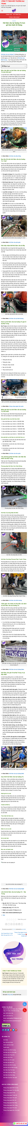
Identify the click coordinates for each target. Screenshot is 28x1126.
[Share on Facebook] (9, 924)
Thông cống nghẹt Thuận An (10, 1095)
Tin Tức (13, 929)
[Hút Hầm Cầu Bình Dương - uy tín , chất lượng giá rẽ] (14, 10)
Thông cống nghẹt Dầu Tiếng (10, 1105)
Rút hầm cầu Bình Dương (9, 1065)
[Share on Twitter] (11, 924)
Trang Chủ (9, 14)
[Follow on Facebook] (3, 1030)
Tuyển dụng (6, 1047)
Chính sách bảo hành (8, 1045)
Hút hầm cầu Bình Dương (9, 1050)
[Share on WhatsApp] (6, 924)
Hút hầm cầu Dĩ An (7, 1057)
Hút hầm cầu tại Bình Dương (10, 1067)
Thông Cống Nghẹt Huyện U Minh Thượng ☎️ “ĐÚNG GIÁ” (20, 934)
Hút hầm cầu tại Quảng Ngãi (16, 888)
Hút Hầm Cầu (17, 14)
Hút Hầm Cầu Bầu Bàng (9, 1075)
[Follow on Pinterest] (11, 1030)
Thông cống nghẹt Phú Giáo (10, 1107)
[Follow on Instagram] (6, 1030)
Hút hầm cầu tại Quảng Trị (8, 54)
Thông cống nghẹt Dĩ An (9, 1092)
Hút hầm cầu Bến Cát (8, 1062)
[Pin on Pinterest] (16, 924)
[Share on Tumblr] (22, 924)
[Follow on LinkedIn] (13, 1030)
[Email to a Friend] (14, 924)
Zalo (4, 915)
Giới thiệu (5, 1040)
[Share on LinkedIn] (19, 924)
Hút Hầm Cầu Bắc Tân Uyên (10, 1077)
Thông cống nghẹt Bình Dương (10, 1087)
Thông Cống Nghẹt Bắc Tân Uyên (11, 1110)
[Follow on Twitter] (8, 1030)
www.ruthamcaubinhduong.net (13, 1020)
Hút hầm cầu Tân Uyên (8, 1060)
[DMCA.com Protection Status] (6, 1025)
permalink (24, 929)
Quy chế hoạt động (8, 1042)
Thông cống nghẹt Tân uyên (10, 1097)
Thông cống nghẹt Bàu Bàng (10, 1102)
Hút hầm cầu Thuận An (8, 1055)
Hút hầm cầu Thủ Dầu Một (9, 1052)
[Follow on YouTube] (16, 1030)
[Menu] (2, 10)
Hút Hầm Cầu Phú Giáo (9, 1070)
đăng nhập (10, 994)
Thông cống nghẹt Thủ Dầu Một (11, 1090)
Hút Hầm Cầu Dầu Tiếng (9, 1072)
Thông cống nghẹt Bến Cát (9, 1100)
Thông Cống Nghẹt (14, 17)
